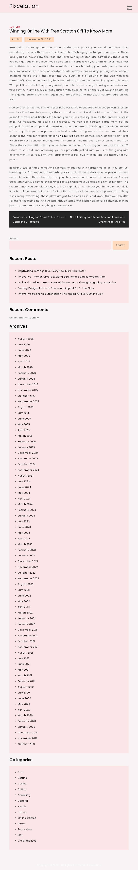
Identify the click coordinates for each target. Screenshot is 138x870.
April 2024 (24, 498)
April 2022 (24, 607)
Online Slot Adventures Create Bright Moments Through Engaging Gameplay (67, 282)
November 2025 (28, 390)
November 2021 (27, 635)
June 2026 (24, 350)
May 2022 (24, 601)
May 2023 (24, 533)
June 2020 (24, 698)
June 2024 (24, 487)
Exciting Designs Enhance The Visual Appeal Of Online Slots (56, 288)
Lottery (14, 26)
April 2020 (24, 710)
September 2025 (28, 401)
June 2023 (24, 527)
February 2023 (27, 550)
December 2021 (28, 630)
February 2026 (27, 373)
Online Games (27, 818)
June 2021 (24, 664)
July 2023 (24, 521)
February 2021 (26, 681)
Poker (21, 823)
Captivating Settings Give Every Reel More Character (52, 271)
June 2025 (24, 418)
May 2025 (24, 424)
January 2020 (26, 727)
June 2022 (24, 595)
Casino (22, 783)
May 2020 (24, 704)
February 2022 (27, 618)
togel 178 (66, 136)
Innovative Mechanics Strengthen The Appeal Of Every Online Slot (60, 294)
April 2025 (24, 430)
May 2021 (23, 669)
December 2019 (28, 732)
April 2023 (24, 538)
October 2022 (26, 572)
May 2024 (24, 493)
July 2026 (24, 344)
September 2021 (28, 647)
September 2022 (28, 578)
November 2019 (27, 738)
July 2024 (24, 481)
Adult (21, 772)
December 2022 (28, 561)
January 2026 (26, 378)
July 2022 (24, 590)
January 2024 (26, 515)
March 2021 (25, 675)
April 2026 (24, 361)
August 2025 (26, 407)
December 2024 (28, 453)
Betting (22, 778)
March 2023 (25, 544)
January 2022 (26, 624)
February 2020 (27, 721)
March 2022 (25, 612)
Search (13, 238)
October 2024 (27, 464)
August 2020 (26, 687)
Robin (16, 39)
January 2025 (26, 447)
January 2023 (26, 555)
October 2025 (26, 396)
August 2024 (26, 475)
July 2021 (23, 658)
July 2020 (24, 692)
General (23, 800)
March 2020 (25, 715)
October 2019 (26, 744)
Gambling (24, 795)
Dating (22, 789)
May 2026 (24, 356)
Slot (20, 835)
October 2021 (26, 641)
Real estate (25, 829)
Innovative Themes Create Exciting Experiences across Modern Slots (62, 276)
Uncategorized (27, 840)
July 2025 (24, 413)
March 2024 (25, 504)
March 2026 (25, 367)
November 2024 (28, 458)
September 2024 (28, 470)
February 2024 (27, 510)
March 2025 (25, 436)
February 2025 (27, 441)
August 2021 (25, 652)
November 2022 (28, 567)
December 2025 (28, 384)
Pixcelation (24, 6)
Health (22, 806)
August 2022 (26, 584)
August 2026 (26, 339)
